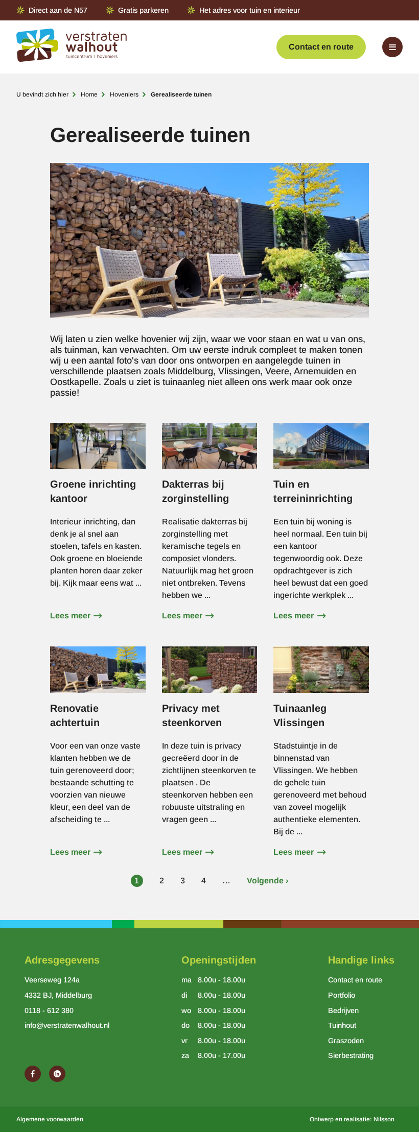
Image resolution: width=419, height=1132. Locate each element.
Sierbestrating (351, 1055)
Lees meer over (98, 527)
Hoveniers (124, 94)
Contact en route (321, 46)
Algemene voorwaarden (49, 1119)
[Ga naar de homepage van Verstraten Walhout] (71, 47)
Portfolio (341, 995)
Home (89, 94)
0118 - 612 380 (49, 1010)
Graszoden (346, 1041)
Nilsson (384, 1119)
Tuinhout (342, 1025)
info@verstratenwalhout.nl (67, 1025)
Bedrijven (343, 1010)
